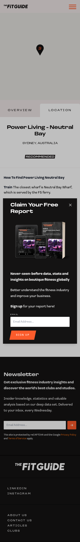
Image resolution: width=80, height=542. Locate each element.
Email (14, 314)
